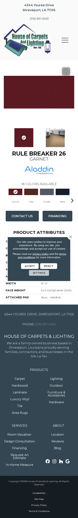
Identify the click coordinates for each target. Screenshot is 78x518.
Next (72, 136)
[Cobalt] (47, 192)
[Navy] (62, 192)
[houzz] (61, 461)
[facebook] (47, 461)
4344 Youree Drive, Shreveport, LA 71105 (39, 314)
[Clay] (31, 192)
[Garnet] (15, 192)
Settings (39, 272)
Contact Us (22, 216)
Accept (30, 266)
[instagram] (54, 461)
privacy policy (41, 253)
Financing (57, 216)
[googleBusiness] (68, 461)
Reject (48, 266)
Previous (6, 136)
